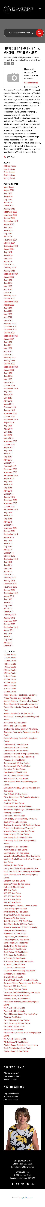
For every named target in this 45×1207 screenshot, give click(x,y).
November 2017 (10, 441)
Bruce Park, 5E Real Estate (15, 726)
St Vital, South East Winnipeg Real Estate (21, 980)
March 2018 (9, 438)
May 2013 (8, 568)
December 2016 (10, 469)
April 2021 (8, 351)
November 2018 (10, 413)
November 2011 (10, 621)
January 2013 (9, 581)
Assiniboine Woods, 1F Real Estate (18, 713)
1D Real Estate (10, 654)
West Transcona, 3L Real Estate (17, 1023)
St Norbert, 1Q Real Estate (15, 974)
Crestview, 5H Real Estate (14, 769)
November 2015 (10, 503)
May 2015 (8, 519)
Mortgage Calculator (12, 1076)
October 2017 (9, 444)
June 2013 (8, 565)
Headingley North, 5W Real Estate (18, 837)
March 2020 (9, 382)
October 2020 (9, 364)
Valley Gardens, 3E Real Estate (16, 995)
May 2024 (8, 258)
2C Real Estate (10, 670)
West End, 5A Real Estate (14, 1008)
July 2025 (8, 227)
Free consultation (11, 1099)
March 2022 (9, 320)
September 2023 (11, 274)
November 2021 (10, 330)
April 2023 (8, 289)
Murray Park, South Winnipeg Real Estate (21, 868)
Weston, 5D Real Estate (13, 1029)
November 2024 (10, 240)
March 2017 (9, 463)
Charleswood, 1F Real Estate (16, 744)
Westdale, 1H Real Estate (14, 1026)
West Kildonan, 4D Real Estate (16, 1020)
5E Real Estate (10, 685)
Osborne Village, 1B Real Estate (17, 884)
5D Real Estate (10, 682)
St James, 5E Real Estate (14, 964)
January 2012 (9, 618)
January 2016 (9, 497)
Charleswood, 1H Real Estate (16, 750)
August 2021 (9, 339)
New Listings (9, 169)
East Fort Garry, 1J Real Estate (16, 775)
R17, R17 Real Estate (12, 902)
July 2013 (8, 562)
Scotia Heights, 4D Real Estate (16, 940)
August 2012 (9, 596)
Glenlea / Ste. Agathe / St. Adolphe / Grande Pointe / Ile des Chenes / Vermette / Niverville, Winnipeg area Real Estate (22, 828)
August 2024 (9, 249)
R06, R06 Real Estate (12, 896)
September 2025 (11, 221)
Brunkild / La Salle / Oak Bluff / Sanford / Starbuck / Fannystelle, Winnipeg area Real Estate (21, 732)
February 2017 (10, 466)
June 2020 (8, 376)
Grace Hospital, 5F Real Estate (16, 834)
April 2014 (8, 550)
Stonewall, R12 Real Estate (15, 986)
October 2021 (9, 333)
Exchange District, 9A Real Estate (17, 806)
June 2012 (8, 602)
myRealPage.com (27, 1198)
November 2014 (10, 528)
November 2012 (10, 587)
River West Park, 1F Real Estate (17, 915)
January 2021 (9, 361)
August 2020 (9, 370)
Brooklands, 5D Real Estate (15, 723)
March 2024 (9, 264)
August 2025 (9, 224)
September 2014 (11, 534)
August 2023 (9, 277)
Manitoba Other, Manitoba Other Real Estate (22, 856)
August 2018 (9, 423)
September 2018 (11, 419)
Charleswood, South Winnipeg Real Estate (25, 60)
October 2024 (9, 243)
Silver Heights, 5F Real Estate (16, 943)
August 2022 (9, 305)
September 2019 (11, 388)
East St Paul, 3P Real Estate (15, 794)
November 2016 (10, 472)
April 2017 (8, 460)
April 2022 (8, 317)
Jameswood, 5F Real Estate (15, 850)
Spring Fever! (9, 178)
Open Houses (9, 172)
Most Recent (9, 187)
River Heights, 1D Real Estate (16, 912)
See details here (31, 83)
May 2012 (8, 605)
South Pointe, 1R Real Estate (16, 952)
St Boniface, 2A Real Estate (15, 955)
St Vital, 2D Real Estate (13, 977)
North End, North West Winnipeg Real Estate (22, 871)
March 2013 (9, 574)
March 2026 (9, 206)
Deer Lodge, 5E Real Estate (15, 772)
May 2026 (8, 199)
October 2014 (9, 531)
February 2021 (10, 357)
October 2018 (9, 416)
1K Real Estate (10, 667)
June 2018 (8, 429)
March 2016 (9, 494)
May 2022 (8, 314)
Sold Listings (9, 175)
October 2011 (9, 624)
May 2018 (8, 432)
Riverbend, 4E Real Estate (14, 918)
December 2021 (10, 326)
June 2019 (8, 395)
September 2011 (11, 627)
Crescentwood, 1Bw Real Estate (17, 766)
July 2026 (8, 193)
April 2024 (8, 261)
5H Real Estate (10, 692)
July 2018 (8, 426)
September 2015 (11, 509)
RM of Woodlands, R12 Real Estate (18, 924)
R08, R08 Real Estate (12, 899)
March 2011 (9, 646)
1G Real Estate (10, 657)
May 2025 (8, 233)
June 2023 (8, 283)
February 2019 (10, 407)
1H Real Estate (10, 661)
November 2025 (10, 215)
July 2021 (8, 342)
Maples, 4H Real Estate (13, 865)
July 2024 (8, 252)
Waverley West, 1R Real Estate (17, 998)
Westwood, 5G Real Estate (15, 1039)
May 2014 (8, 546)
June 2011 (8, 636)
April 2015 (8, 522)
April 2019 (8, 401)
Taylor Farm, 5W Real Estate (15, 989)
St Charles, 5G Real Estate (14, 958)
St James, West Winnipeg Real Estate (19, 971)
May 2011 (8, 639)
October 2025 (9, 218)
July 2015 (8, 512)
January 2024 (9, 271)
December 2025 (10, 212)
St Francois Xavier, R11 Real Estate (18, 961)
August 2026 (9, 190)
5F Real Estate (10, 688)
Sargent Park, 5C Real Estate (16, 936)
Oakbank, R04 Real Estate (14, 881)
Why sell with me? (11, 1093)
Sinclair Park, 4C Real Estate (15, 946)
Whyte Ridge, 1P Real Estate (16, 1042)
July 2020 (8, 373)
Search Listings (10, 1079)
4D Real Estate (10, 679)
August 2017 (9, 447)
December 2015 (10, 500)
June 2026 (8, 196)
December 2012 (10, 584)
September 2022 (11, 302)
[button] (12, 1184)
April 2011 (8, 643)
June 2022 (8, 311)
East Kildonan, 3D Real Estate (16, 778)
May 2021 (8, 348)
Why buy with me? (11, 1073)
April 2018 (8, 435)
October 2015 (9, 506)
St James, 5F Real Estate (14, 967)
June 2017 (8, 454)
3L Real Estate (10, 676)
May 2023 (8, 286)
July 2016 (8, 481)
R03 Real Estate (10, 890)
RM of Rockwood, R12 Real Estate (18, 921)
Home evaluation (11, 1096)
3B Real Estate (10, 673)
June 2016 (8, 484)
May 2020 (8, 379)
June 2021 (8, 345)
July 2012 (8, 599)
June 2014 (8, 543)
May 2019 (8, 398)
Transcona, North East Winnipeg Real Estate (22, 992)
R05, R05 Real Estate (12, 893)
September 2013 (11, 559)
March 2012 (9, 612)
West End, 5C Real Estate (14, 1011)
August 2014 (9, 537)
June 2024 (8, 255)
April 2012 (8, 608)
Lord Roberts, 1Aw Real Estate (16, 853)
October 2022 (9, 299)
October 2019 (9, 385)
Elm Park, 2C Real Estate (14, 803)
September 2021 (11, 336)
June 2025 (8, 230)
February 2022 (10, 323)
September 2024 (11, 246)
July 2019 (8, 392)
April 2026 (8, 202)
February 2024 (10, 268)
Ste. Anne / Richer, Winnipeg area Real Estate (22, 983)
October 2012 (9, 590)
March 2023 (9, 292)
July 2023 (8, 280)
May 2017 (8, 457)
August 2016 (9, 478)
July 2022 (8, 308)
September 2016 (11, 475)
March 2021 (9, 354)
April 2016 (8, 491)
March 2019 (9, 404)
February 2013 (10, 577)
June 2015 (8, 515)
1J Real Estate (10, 664)
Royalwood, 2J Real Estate (15, 933)
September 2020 (11, 367)
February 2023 (10, 295)
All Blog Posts (10, 166)
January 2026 (9, 209)
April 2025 (8, 237)
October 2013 (9, 556)
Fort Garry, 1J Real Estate (14, 816)
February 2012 (10, 615)
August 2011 (9, 630)
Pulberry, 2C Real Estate (14, 887)
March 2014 (9, 553)
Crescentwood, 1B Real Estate (16, 763)
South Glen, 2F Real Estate (15, 949)
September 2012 (11, 593)
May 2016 (8, 488)
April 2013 (8, 571)
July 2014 (8, 540)
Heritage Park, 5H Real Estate (16, 847)
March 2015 (9, 525)
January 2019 (9, 410)
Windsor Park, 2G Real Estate (16, 1051)
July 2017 (8, 450)
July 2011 (8, 633)
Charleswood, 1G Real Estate (16, 747)
